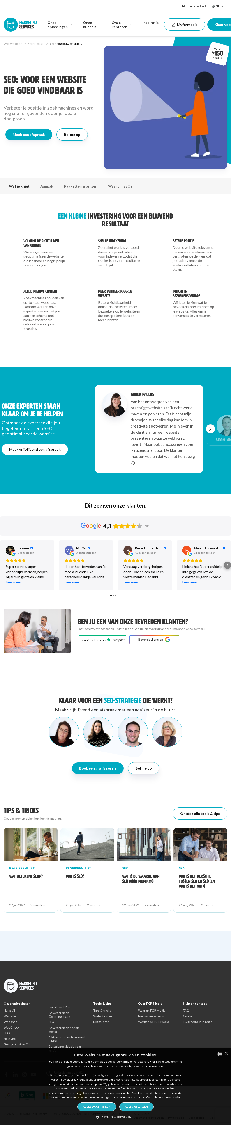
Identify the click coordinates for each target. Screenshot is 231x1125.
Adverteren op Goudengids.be (59, 1014)
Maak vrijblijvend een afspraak (35, 449)
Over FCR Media (150, 1003)
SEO (7, 1033)
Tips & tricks (102, 1010)
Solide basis (36, 44)
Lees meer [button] (13, 582)
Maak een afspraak (29, 134)
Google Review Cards (19, 1044)
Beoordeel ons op (150, 639)
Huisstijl (9, 1010)
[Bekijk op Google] (10, 550)
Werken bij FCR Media (153, 1022)
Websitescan (102, 1016)
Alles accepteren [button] (97, 1107)
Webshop (10, 1022)
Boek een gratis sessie (97, 768)
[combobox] (219, 1054)
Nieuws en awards (151, 1016)
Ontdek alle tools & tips (200, 813)
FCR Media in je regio (197, 1022)
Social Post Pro (59, 1007)
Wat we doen (13, 44)
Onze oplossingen (17, 1003)
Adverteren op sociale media (64, 1030)
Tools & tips (102, 1003)
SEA (51, 1022)
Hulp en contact (194, 6)
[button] (210, 428)
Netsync (10, 1038)
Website (10, 1016)
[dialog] (115, 1086)
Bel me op (72, 134)
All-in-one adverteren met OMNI (67, 1039)
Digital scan (101, 1022)
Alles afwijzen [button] (136, 1107)
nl (218, 6)
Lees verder (172, 1097)
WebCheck (11, 1027)
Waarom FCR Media (151, 1010)
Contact (189, 1016)
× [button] (226, 1053)
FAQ (186, 1010)
